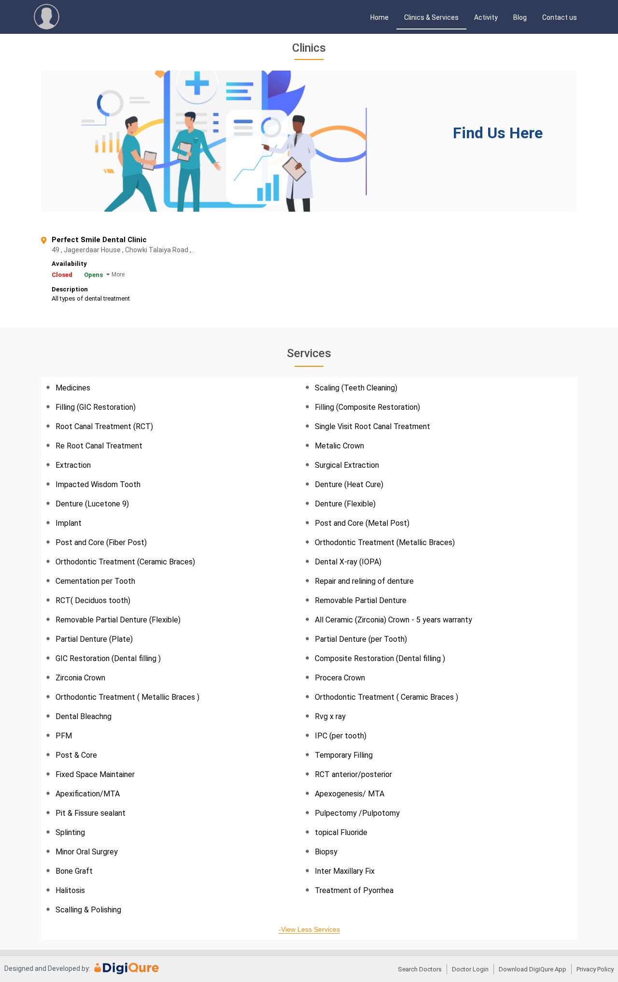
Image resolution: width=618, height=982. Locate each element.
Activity (486, 17)
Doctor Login (470, 969)
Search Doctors (420, 969)
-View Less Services (309, 929)
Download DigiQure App (532, 969)
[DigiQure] (126, 972)
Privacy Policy (595, 969)
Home (379, 17)
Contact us (559, 17)
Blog (520, 17)
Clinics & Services (431, 17)
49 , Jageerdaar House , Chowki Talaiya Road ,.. (161, 250)
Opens (93, 274)
